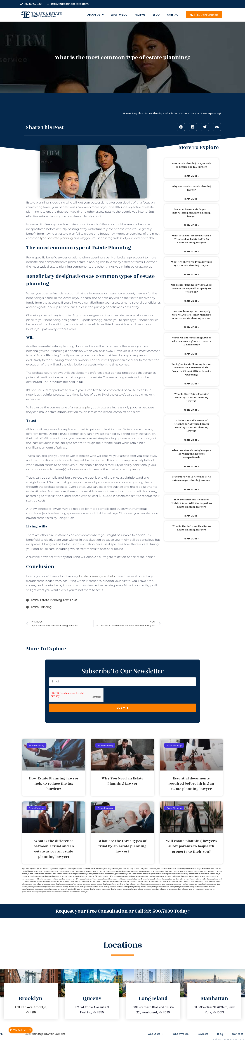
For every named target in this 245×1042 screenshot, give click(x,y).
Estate (34, 600)
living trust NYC (135, 869)
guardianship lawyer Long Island (163, 889)
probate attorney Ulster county (125, 874)
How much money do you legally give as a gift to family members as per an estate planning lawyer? (191, 315)
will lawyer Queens (99, 882)
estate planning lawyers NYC (162, 884)
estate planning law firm (43, 16)
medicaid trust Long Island (195, 869)
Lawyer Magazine (92, 884)
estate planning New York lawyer (158, 887)
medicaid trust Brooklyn (178, 869)
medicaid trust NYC (29, 871)
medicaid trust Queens (43, 871)
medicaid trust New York (213, 869)
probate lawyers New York (37, 876)
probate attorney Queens (47, 874)
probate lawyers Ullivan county (108, 876)
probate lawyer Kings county (164, 874)
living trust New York (122, 869)
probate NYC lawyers (179, 876)
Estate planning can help (97, 576)
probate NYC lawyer (164, 876)
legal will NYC (54, 869)
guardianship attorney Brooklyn (204, 887)
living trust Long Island (107, 869)
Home (126, 113)
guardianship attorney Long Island (33, 889)
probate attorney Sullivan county (104, 874)
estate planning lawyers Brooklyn (46, 887)
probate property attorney (196, 876)
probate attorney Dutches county (140, 871)
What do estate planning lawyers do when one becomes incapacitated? (191, 454)
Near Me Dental (70, 892)
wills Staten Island (146, 884)
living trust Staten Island (161, 869)
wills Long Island (123, 884)
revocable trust (132, 879)
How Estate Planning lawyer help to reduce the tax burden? (191, 165)
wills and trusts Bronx (130, 882)
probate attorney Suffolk (83, 874)
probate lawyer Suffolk (90, 876)
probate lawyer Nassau (201, 874)
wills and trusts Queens (212, 882)
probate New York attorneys (129, 876)
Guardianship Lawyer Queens (45, 1034)
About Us (93, 14)
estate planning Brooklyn (66, 887)
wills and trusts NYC (197, 882)
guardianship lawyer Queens (32, 892)
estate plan (83, 407)
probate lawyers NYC (53, 876)
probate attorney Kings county (163, 871)
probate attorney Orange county (205, 871)
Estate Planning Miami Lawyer (108, 884)
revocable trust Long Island (53, 879)
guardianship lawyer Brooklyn (142, 889)
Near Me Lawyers (82, 892)
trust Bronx (141, 879)
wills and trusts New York (181, 882)
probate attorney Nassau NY (184, 871)
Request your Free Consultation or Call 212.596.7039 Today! (122, 911)
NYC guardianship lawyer (120, 871)
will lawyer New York (74, 882)
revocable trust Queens (118, 879)
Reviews (140, 14)
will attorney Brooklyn (152, 879)
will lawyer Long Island (59, 882)
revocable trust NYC (103, 879)
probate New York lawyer (148, 876)
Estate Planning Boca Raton (60, 884)
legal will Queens (65, 869)
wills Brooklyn (46, 884)
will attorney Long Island (168, 879)
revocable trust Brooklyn (35, 879)
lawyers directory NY (70, 879)
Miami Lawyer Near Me (77, 884)
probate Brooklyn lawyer (145, 874)
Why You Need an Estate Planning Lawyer (191, 188)
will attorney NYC (199, 879)
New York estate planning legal (81, 871)
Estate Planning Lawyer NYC (205, 889)
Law (66, 600)
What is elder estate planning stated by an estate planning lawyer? (191, 397)
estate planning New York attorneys (111, 887)
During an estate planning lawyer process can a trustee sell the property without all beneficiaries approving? (191, 369)
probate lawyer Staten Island (71, 876)
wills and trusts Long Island (164, 882)
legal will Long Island (29, 869)
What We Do (119, 14)
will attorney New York (185, 879)
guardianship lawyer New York (184, 889)
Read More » (191, 175)
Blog (156, 14)
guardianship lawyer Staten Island (53, 892)
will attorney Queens (212, 879)
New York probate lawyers (102, 871)
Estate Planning (51, 600)
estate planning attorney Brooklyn (135, 887)
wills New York (134, 884)
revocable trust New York (87, 879)
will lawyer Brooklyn (44, 882)
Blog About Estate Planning (147, 113)
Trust (73, 600)
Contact (173, 14)
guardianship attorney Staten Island (119, 889)
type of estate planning (56, 238)
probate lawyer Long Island (183, 874)
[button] (181, 127)
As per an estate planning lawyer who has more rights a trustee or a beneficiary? (191, 341)
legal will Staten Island (79, 869)
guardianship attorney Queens (96, 889)
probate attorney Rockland (66, 874)
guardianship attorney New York (56, 889)
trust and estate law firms (200, 884)
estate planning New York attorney (86, 887)
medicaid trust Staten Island (61, 871)
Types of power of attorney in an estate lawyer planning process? (191, 478)
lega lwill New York (42, 869)
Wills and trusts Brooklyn (146, 882)
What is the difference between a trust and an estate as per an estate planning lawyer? (191, 239)
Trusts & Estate (46, 14)
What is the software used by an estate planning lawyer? (191, 528)
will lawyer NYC (87, 882)
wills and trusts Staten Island (31, 884)
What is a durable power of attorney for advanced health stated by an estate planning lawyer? (191, 426)
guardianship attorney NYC (77, 889)
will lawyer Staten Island (115, 882)
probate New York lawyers (181, 884)
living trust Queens (147, 869)
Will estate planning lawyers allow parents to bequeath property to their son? (191, 288)
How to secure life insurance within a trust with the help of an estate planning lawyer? (191, 503)
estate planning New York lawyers (181, 887)
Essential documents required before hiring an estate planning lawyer (191, 212)
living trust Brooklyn (93, 869)
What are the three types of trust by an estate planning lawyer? (191, 263)
